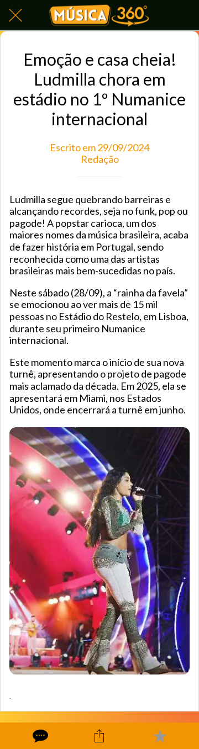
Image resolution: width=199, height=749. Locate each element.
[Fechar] (15, 15)
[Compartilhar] (99, 736)
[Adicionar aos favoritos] (159, 736)
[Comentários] (39, 736)
